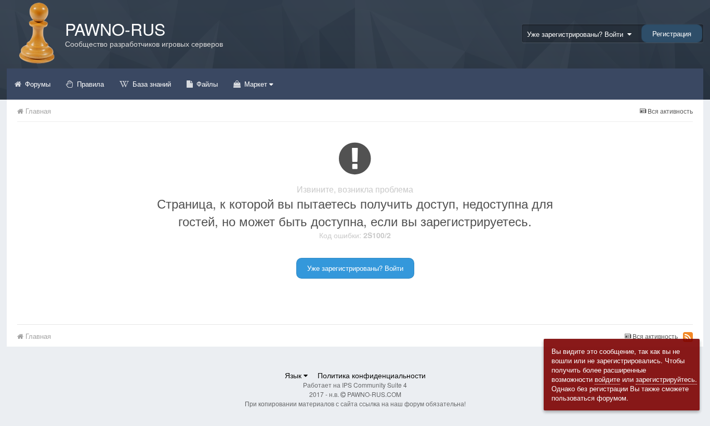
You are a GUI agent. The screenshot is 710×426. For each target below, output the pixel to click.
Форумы (36, 84)
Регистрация (671, 33)
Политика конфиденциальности (372, 375)
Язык (294, 375)
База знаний (150, 84)
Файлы (206, 84)
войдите (607, 379)
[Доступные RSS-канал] (688, 336)
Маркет (255, 84)
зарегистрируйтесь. (666, 379)
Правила (89, 84)
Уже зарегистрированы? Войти (577, 34)
